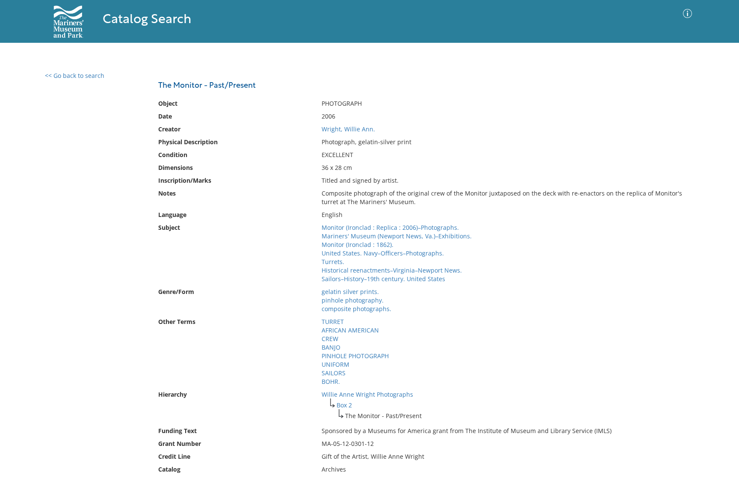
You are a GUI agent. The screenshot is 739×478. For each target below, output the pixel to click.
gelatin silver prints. (350, 292)
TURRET (333, 322)
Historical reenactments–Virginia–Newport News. (392, 270)
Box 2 (344, 405)
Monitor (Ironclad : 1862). (357, 244)
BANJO (331, 347)
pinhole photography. (353, 300)
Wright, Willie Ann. (348, 129)
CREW (330, 339)
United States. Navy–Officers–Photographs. (383, 253)
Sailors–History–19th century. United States (383, 279)
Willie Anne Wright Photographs (367, 394)
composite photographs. (356, 309)
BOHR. (331, 381)
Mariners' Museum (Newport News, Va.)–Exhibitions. (397, 236)
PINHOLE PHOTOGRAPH (355, 356)
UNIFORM (335, 364)
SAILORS (334, 373)
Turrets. (333, 262)
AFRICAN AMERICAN (350, 330)
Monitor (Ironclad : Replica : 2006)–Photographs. (390, 227)
